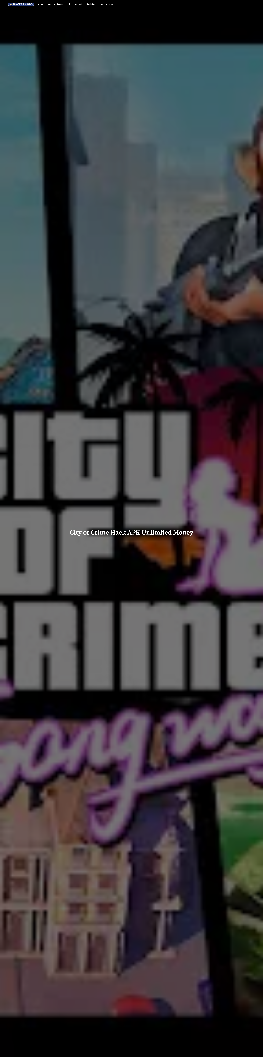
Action (40, 4)
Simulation (90, 4)
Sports (100, 4)
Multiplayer (58, 4)
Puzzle (68, 4)
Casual (48, 4)
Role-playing (79, 4)
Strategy (109, 4)
